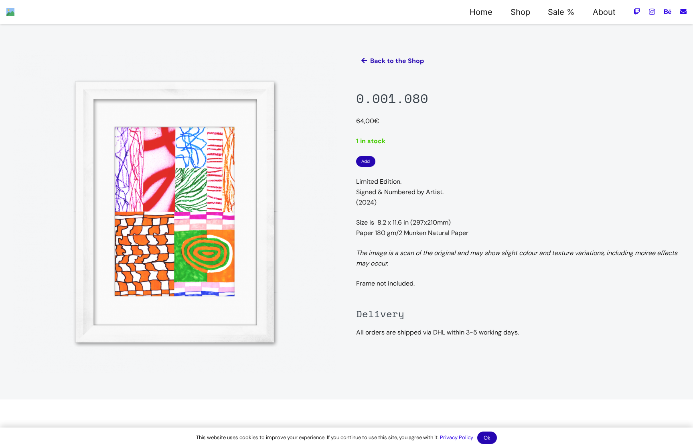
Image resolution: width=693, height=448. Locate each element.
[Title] (10, 12)
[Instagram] (652, 12)
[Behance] (667, 11)
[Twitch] (637, 11)
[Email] (683, 11)
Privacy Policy (456, 437)
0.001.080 (392, 98)
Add (365, 161)
